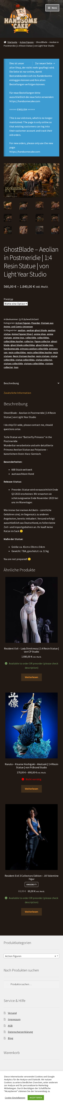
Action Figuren (27, 42)
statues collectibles (34, 363)
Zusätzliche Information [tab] (17, 392)
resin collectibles (17, 352)
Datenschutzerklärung (20, 1031)
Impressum (14, 1019)
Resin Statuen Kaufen (24, 356)
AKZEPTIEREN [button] (36, 1097)
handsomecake (11, 348)
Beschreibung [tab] (11, 383)
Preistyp (8, 299)
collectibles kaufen (13, 341)
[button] (54, 168)
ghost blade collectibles (22, 345)
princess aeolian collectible (34, 348)
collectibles (43, 337)
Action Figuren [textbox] (30, 956)
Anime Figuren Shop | (22, 334)
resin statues (42, 356)
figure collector (42, 341)
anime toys (18, 337)
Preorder (35, 323)
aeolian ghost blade (36, 330)
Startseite (12, 42)
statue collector (44, 359)
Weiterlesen (31, 677)
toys (16, 367)
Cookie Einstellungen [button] (15, 1097)
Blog (10, 1038)
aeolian (21, 330)
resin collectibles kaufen (39, 352)
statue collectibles (25, 359)
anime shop (40, 334)
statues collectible (13, 363)
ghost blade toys (44, 345)
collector (28, 341)
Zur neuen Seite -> (45, 63)
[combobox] (31, 956)
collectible (30, 337)
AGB (10, 1025)
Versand (12, 1013)
